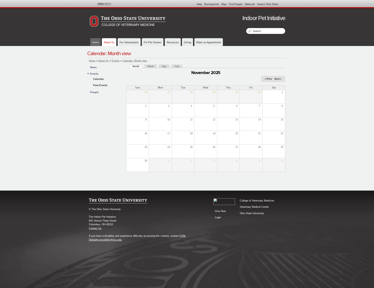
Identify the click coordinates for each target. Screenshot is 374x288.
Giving (187, 42)
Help (199, 4)
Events (116, 60)
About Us (109, 42)
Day (164, 66)
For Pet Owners (152, 42)
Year (176, 66)
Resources (173, 42)
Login (218, 217)
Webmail (250, 4)
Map (223, 4)
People (94, 92)
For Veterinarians (129, 42)
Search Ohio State (267, 4)
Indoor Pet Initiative (263, 18)
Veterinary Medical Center (254, 206)
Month (137, 66)
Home (95, 42)
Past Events (100, 85)
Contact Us (95, 228)
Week (150, 66)
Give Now (220, 211)
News (93, 67)
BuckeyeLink (211, 4)
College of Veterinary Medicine (257, 200)
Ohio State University (252, 213)
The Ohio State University (104, 4)
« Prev (268, 79)
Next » (278, 79)
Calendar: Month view (135, 60)
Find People (235, 4)
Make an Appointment (208, 42)
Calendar (98, 79)
